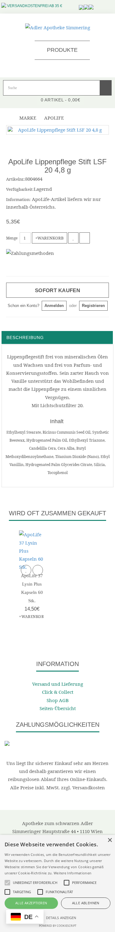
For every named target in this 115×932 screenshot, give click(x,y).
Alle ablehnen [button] (85, 903)
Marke (27, 118)
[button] (57, 917)
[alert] (57, 883)
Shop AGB (58, 700)
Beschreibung (25, 337)
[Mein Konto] (91, 3)
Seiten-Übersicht (58, 708)
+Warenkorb (49, 238)
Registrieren (93, 305)
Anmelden (54, 305)
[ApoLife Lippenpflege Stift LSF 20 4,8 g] (57, 130)
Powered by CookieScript (57, 926)
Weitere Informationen (72, 873)
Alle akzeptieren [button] (31, 903)
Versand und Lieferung (57, 684)
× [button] (109, 840)
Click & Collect (57, 692)
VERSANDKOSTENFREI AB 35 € (34, 6)
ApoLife (54, 118)
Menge (11, 238)
